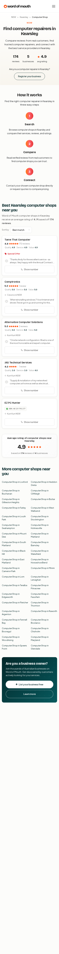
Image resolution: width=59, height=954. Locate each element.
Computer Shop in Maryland (40, 638)
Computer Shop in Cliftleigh (40, 492)
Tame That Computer (17, 239)
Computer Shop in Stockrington (40, 518)
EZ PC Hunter (12, 402)
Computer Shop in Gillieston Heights (11, 501)
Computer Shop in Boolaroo (40, 621)
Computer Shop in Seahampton (11, 526)
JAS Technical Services (18, 362)
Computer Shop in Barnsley (40, 544)
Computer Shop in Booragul (11, 630)
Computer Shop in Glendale (40, 647)
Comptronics (12, 281)
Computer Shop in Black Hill (13, 552)
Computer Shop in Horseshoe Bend (40, 561)
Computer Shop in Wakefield (40, 552)
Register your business (29, 76)
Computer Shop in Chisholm (40, 630)
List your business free (31, 684)
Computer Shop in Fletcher (15, 602)
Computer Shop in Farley (14, 508)
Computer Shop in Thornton (40, 604)
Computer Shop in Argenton (11, 612)
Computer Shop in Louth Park (14, 518)
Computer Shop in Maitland (40, 535)
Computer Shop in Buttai (43, 499)
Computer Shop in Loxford (15, 482)
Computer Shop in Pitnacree (40, 587)
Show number (31, 269)
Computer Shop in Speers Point (14, 647)
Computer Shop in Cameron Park (11, 569)
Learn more (29, 694)
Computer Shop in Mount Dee (14, 535)
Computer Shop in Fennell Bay (14, 621)
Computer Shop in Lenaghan (40, 578)
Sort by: (5, 229)
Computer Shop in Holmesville (40, 526)
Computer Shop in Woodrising (11, 638)
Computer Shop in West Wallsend (42, 509)
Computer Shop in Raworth (44, 611)
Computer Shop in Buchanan (11, 492)
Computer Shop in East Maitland (13, 561)
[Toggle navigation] (53, 6)
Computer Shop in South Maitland (14, 544)
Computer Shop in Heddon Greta (44, 483)
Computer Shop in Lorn (13, 576)
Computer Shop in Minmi (43, 568)
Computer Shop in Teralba (14, 585)
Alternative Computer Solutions (24, 322)
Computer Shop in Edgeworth (11, 595)
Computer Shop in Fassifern (40, 595)
